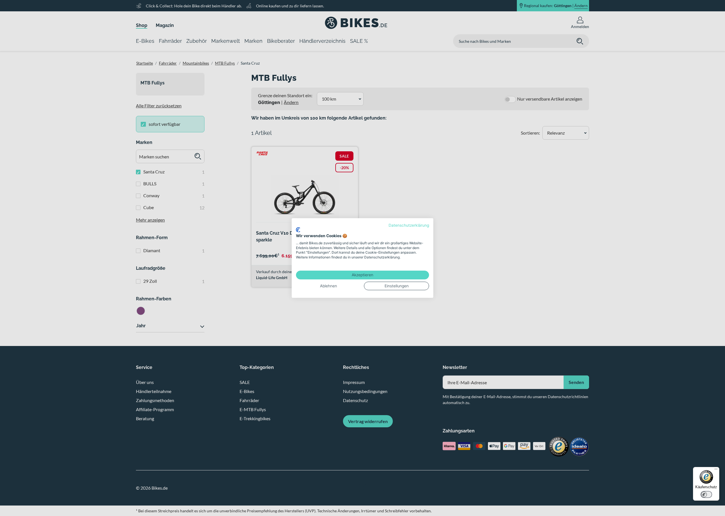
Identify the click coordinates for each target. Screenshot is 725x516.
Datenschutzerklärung (409, 225)
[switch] (706, 494)
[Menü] (716, 470)
